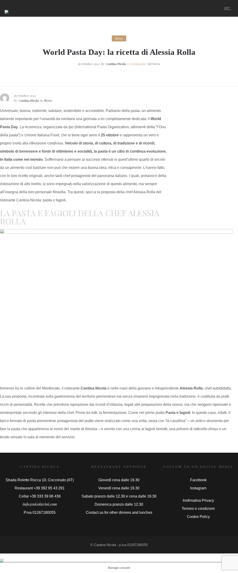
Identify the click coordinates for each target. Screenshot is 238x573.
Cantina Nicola (116, 64)
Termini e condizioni (198, 509)
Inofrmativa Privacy (198, 500)
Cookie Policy (198, 517)
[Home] (6, 9)
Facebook (198, 480)
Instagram (198, 488)
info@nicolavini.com (40, 504)
